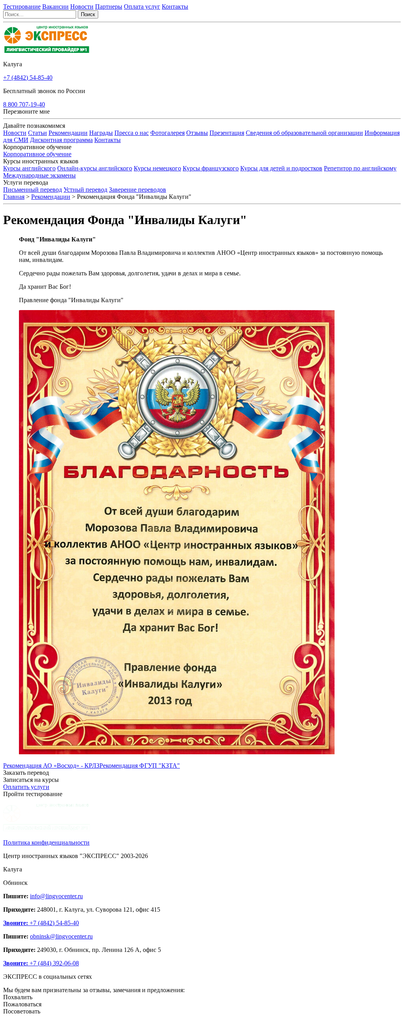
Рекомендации (68, 132)
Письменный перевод (32, 189)
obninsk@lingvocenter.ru (61, 936)
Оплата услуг (142, 6)
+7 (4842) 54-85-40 (27, 77)
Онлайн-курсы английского (94, 168)
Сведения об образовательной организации (304, 132)
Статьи (37, 132)
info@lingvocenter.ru (56, 896)
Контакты (175, 6)
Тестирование (22, 6)
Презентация (226, 132)
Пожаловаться (22, 1004)
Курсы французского (211, 168)
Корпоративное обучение (37, 154)
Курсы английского (29, 168)
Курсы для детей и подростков (281, 168)
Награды (101, 132)
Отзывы (197, 132)
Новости (82, 6)
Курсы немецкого (157, 168)
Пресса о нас (131, 132)
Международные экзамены (39, 175)
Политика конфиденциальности (46, 842)
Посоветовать (21, 1011)
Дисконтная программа (61, 139)
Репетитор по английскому (360, 168)
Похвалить (17, 997)
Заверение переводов (137, 189)
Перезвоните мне (26, 111)
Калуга (12, 64)
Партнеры (108, 6)
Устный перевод (85, 189)
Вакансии (55, 6)
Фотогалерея (167, 132)
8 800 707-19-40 (24, 104)
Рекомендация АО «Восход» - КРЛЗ (51, 765)
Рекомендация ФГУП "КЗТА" (139, 765)
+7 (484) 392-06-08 (41, 963)
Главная (13, 196)
